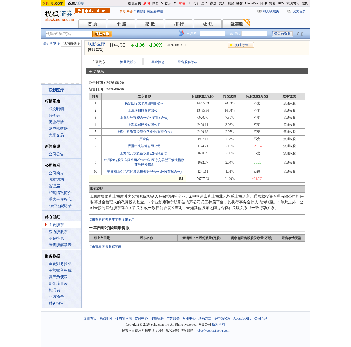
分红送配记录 (60, 206)
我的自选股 (71, 43)
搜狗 (305, 3)
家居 (213, 3)
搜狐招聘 (157, 318)
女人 (222, 3)
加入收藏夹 (271, 11)
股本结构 (56, 180)
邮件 (263, 3)
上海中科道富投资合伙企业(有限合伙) (144, 132)
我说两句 (292, 3)
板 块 (208, 24)
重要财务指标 (60, 264)
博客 (272, 3)
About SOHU (242, 318)
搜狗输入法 (123, 318)
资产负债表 (58, 277)
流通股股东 (58, 232)
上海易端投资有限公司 (144, 125)
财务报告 (56, 303)
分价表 (54, 115)
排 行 (179, 24)
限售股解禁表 (60, 245)
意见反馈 (126, 12)
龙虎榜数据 (58, 129)
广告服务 (173, 318)
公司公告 (56, 154)
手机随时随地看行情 (148, 12)
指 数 (150, 24)
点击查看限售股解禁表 (105, 247)
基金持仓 (56, 238)
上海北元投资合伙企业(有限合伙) (144, 153)
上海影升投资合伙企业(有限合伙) (144, 118)
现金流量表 (58, 283)
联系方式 (204, 318)
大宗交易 (56, 135)
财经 (182, 3)
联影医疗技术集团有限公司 (144, 103)
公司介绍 (261, 318)
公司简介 (56, 173)
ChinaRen (251, 3)
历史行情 (56, 122)
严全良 (144, 139)
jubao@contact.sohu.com (213, 330)
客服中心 (189, 318)
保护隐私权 (222, 318)
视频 (231, 3)
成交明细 (56, 109)
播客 (239, 3)
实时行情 (241, 45)
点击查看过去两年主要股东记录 (112, 219)
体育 (155, 3)
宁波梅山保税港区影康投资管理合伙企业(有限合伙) (144, 172)
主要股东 (56, 225)
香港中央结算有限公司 (144, 146)
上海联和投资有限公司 (144, 110)
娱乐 (168, 3)
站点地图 (106, 318)
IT (188, 3)
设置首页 (90, 318)
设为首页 (299, 11)
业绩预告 (56, 297)
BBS (281, 3)
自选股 (236, 24)
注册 (300, 34)
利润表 (54, 290)
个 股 (121, 24)
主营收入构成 (60, 270)
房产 (204, 3)
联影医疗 (96, 44)
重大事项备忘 (60, 199)
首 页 (93, 24)
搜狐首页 (134, 3)
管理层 (54, 186)
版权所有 (218, 324)
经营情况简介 (60, 193)
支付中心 (141, 318)
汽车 (196, 3)
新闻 (146, 3)
